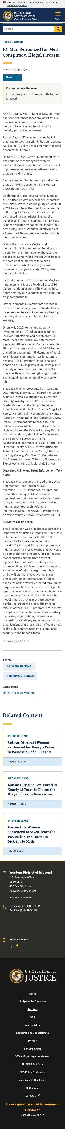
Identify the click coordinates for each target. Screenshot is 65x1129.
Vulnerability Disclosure (32, 1080)
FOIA (32, 1017)
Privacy (32, 1040)
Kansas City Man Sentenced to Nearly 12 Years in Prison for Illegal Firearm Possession (32, 790)
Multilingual (32, 1088)
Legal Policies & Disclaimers (32, 1033)
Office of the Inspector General (32, 1056)
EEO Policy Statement (32, 1072)
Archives (33, 1009)
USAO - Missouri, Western (19, 692)
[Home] (22, 20)
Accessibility (32, 1025)
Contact (31, 1115)
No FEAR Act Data (32, 1064)
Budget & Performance (32, 1001)
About (32, 993)
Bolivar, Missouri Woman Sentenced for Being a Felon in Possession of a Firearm (31, 747)
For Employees (32, 1048)
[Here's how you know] (32, 4)
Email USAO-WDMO (20, 897)
